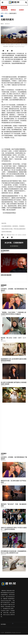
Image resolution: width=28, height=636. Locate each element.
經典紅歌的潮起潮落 (6, 275)
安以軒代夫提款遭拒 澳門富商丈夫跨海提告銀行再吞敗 (13, 383)
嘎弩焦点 (13, 10)
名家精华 (21, 10)
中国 (2, 16)
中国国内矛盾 (9, 234)
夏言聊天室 (5, 10)
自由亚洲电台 (12, 213)
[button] (3, 50)
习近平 (16, 234)
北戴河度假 (24, 234)
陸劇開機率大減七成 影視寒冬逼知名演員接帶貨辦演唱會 (13, 360)
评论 (6, 13)
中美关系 (13, 234)
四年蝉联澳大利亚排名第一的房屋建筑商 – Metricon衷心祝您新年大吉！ (14, 552)
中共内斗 (4, 234)
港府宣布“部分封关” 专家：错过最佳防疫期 (13, 505)
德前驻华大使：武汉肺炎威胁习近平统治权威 (13, 481)
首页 (2, 13)
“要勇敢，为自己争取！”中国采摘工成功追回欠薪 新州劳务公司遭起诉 (13, 313)
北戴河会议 (20, 234)
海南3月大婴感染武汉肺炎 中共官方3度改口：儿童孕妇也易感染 (14, 528)
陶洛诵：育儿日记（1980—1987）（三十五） (13, 338)
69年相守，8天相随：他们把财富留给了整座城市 (14, 289)
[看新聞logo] (14, 3)
